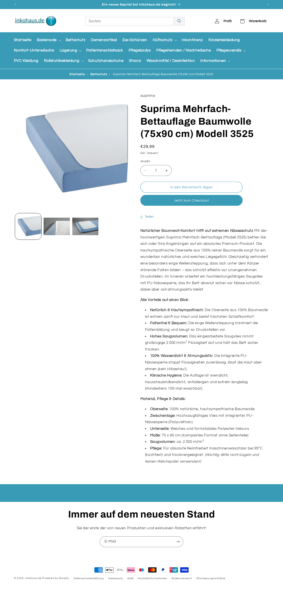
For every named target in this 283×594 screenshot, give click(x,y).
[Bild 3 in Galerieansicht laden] (85, 226)
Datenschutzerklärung (89, 578)
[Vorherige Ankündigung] (15, 4)
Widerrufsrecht (182, 578)
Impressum (115, 578)
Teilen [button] (149, 217)
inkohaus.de (33, 578)
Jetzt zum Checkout (191, 200)
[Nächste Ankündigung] (268, 4)
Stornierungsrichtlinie (211, 578)
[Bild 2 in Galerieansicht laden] (57, 226)
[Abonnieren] (178, 541)
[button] (48, 40)
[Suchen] (179, 21)
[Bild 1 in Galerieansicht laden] (28, 226)
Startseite (77, 74)
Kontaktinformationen (152, 578)
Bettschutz (98, 74)
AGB (130, 578)
